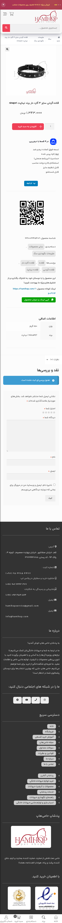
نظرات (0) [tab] (54, 359)
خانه (58, 41)
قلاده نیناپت (32, 270)
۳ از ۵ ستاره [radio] (49, 412)
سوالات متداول (46, 748)
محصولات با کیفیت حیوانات (41, 786)
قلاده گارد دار (28, 263)
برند (43, 921)
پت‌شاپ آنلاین (47, 775)
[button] (7, 49)
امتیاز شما (49, 408)
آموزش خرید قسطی (44, 737)
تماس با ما (49, 764)
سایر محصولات (36, 247)
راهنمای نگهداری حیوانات (41, 797)
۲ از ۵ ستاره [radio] (51, 412)
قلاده (41, 263)
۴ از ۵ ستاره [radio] (46, 412)
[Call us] (35, 700)
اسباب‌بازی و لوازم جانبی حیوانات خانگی (35, 803)
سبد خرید (18, 919)
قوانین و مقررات (46, 753)
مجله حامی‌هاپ (46, 742)
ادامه (29, 183)
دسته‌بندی (31, 921)
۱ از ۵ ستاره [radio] (54, 412)
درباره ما (50, 759)
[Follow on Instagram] (45, 700)
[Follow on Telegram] (17, 700)
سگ (49, 39)
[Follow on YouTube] (26, 700)
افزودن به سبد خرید (27, 126)
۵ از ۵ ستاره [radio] (43, 412)
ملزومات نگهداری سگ (39, 39)
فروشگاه (49, 732)
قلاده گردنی (48, 270)
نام (52, 457)
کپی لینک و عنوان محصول (37, 300)
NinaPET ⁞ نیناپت (29, 335)
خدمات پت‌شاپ (47, 792)
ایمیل (51, 471)
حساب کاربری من (6, 921)
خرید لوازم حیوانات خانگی (42, 781)
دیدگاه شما (49, 417)
